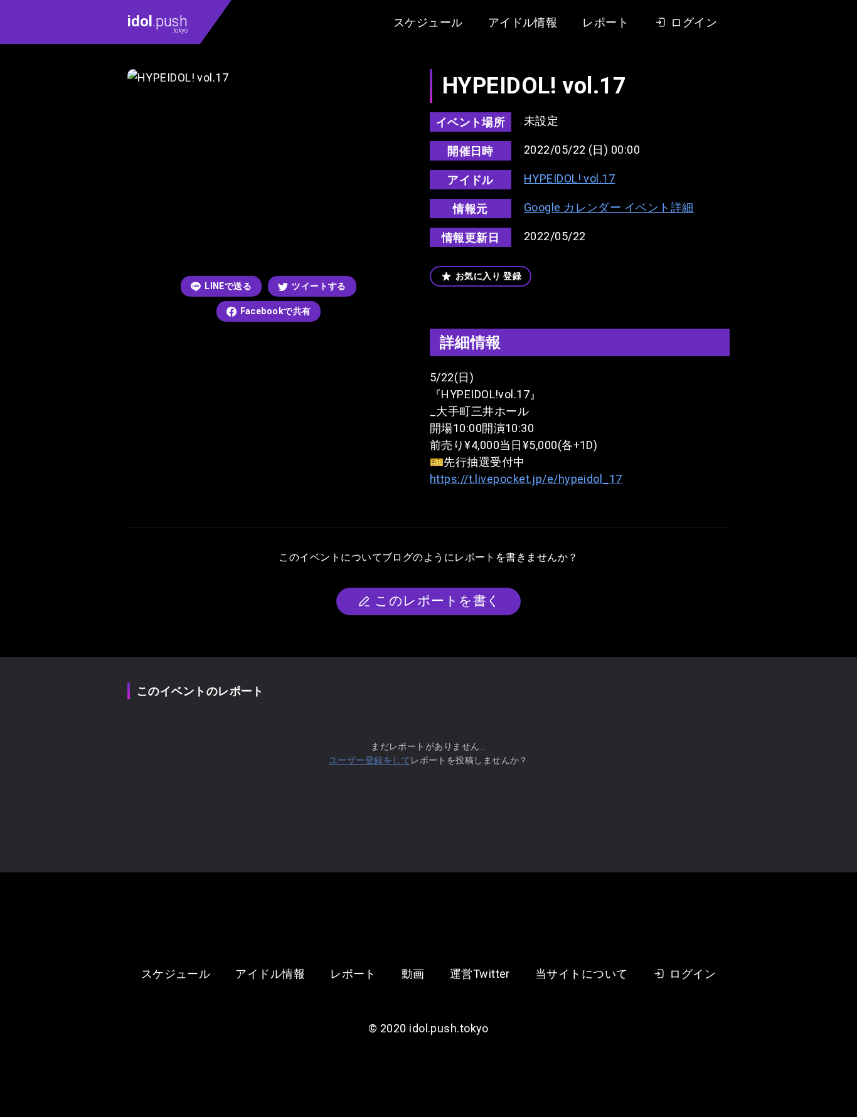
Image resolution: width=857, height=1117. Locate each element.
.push (157, 23)
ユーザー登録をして (369, 760)
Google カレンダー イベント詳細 (609, 207)
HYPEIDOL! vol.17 (569, 178)
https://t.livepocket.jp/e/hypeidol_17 (526, 478)
